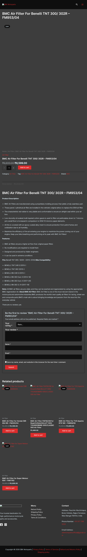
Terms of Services (52, 549)
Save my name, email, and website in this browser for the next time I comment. (36, 362)
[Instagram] (5, 524)
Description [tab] (7, 184)
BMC (68, 174)
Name (8, 344)
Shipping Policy (37, 512)
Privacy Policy (36, 515)
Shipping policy (43, 552)
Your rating (8, 324)
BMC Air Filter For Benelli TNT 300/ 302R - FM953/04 (40, 174)
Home (4, 151)
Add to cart (24, 167)
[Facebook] (1, 524)
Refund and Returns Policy (70, 549)
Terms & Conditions (38, 518)
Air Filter (11, 151)
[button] (77, 4)
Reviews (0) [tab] (19, 184)
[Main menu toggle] (82, 4)
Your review (11, 329)
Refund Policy (36, 509)
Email (7, 353)
